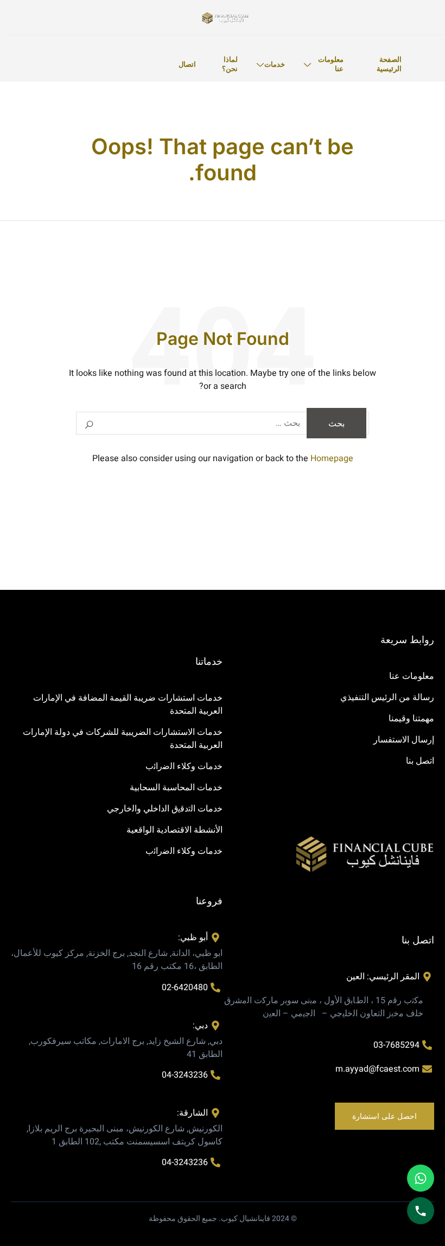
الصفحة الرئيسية (389, 64)
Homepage (331, 458)
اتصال (187, 64)
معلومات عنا (331, 64)
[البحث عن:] (222, 423)
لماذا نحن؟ (230, 64)
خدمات (274, 64)
